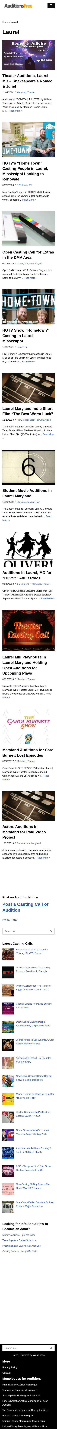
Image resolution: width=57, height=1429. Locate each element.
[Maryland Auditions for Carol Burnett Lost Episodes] (28, 726)
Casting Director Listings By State (19, 1251)
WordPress (39, 1355)
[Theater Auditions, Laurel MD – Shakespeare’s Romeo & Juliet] (28, 55)
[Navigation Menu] (51, 5)
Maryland (21, 92)
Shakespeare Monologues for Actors (21, 1395)
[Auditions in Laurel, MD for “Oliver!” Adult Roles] (28, 549)
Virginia (39, 263)
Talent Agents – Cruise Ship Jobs (19, 1240)
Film (19, 420)
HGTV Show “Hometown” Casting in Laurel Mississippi (25, 335)
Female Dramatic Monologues (18, 1415)
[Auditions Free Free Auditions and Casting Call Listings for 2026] (17, 5)
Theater (31, 92)
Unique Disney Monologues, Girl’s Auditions (25, 1426)
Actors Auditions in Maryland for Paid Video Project (24, 831)
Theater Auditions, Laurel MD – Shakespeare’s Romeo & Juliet (27, 80)
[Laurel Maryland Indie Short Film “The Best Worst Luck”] (28, 388)
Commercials (23, 843)
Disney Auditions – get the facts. (18, 1235)
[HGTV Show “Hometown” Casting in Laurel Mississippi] (28, 306)
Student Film (33, 502)
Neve (15, 1355)
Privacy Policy (9, 919)
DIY (18, 185)
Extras (20, 263)
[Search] (51, 931)
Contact (6, 1372)
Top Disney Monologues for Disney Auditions (25, 1410)
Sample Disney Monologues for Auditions (23, 1421)
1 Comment (23, 584)
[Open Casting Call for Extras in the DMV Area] (28, 228)
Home (5, 22)
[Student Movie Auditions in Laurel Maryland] (28, 467)
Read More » (15, 110)
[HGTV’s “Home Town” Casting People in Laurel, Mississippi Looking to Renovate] (28, 139)
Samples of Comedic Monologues (19, 1390)
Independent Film (31, 420)
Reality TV (27, 185)
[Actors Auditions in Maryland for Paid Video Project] (28, 806)
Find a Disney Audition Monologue (19, 1384)
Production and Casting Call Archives (21, 1245)
